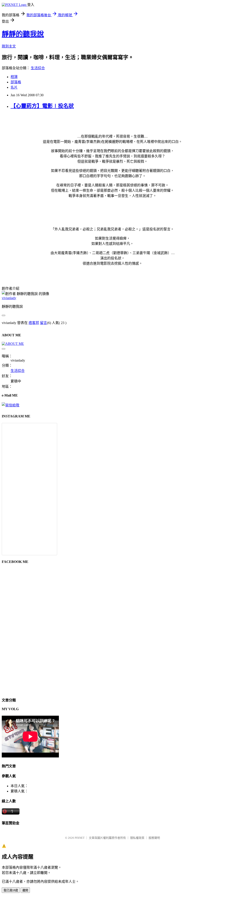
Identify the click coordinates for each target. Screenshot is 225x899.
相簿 (14, 77)
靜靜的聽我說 (23, 34)
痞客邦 (34, 323)
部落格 (16, 82)
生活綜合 (38, 68)
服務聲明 (154, 837)
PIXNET (80, 837)
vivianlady (9, 298)
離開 (25, 890)
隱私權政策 (137, 837)
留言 (43, 323)
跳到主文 (9, 46)
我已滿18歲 (11, 890)
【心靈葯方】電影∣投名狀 (42, 106)
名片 (14, 87)
